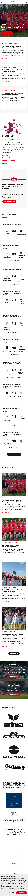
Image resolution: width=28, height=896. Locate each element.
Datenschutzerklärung (7, 890)
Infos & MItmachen (9, 201)
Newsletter (14, 863)
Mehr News (13, 653)
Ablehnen (11, 892)
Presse (14, 865)
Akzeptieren (21, 892)
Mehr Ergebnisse (13, 454)
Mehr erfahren (14, 676)
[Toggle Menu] (2, 2)
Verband (14, 873)
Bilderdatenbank (14, 867)
